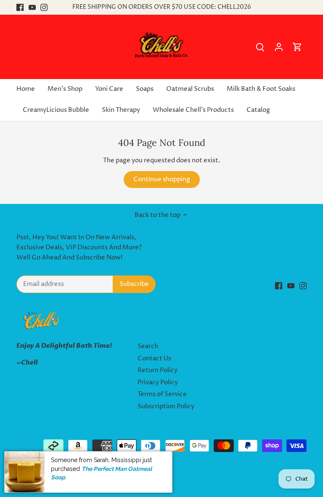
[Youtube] (32, 7)
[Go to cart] (297, 46)
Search (148, 346)
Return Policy (157, 370)
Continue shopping (161, 179)
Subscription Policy (166, 406)
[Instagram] (44, 7)
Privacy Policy (158, 382)
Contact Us (154, 358)
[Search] (260, 46)
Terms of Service (162, 394)
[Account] (279, 46)
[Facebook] (20, 7)
